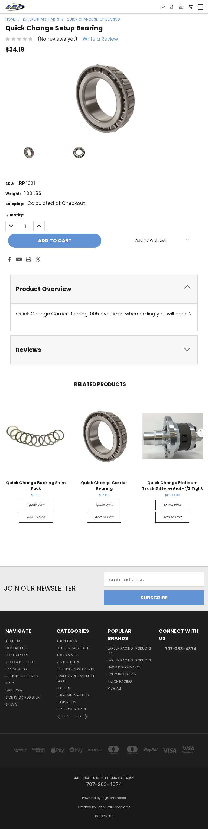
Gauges (63, 688)
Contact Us (16, 648)
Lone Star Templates (114, 807)
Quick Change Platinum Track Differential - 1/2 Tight (172, 485)
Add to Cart (36, 517)
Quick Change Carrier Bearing (104, 485)
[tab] (104, 289)
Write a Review (100, 38)
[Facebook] (9, 259)
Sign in (11, 697)
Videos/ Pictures (19, 662)
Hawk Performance (124, 667)
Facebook (13, 690)
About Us (13, 641)
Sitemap (11, 704)
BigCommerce (114, 797)
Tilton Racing (120, 681)
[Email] (19, 259)
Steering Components (76, 669)
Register (32, 697)
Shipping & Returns (21, 676)
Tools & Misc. (68, 655)
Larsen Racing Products (129, 660)
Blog (9, 683)
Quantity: (14, 214)
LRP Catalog (16, 669)
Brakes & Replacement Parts (76, 678)
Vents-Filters (68, 662)
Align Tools (67, 641)
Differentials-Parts (74, 648)
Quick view (36, 504)
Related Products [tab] (100, 384)
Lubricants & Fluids (74, 695)
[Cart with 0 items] (190, 6)
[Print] (28, 259)
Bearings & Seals (71, 709)
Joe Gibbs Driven (122, 674)
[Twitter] (38, 259)
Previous (6, 432)
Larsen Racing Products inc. (129, 650)
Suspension (66, 702)
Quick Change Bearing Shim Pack (36, 485)
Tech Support (17, 655)
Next (201, 432)
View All (114, 688)
